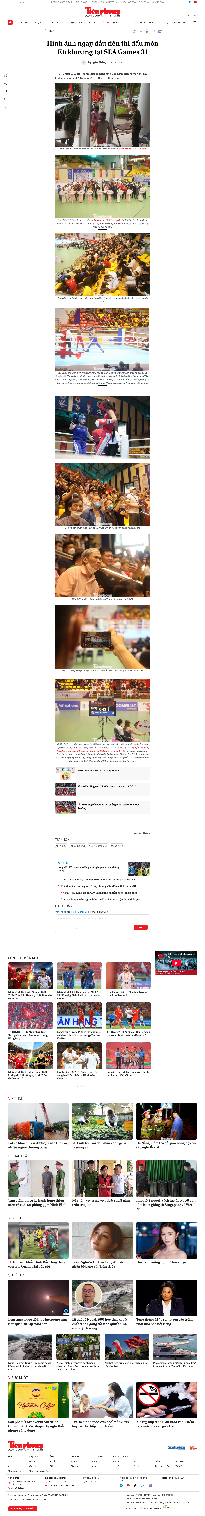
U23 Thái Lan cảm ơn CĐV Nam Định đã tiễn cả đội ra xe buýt (100, 892)
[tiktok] (136, 1485)
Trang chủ (10, 22)
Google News (160, 31)
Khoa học (165, 22)
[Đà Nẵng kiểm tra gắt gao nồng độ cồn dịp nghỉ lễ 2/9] (166, 1121)
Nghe (6, 75)
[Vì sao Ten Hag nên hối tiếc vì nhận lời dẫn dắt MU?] (65, 789)
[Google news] (152, 1485)
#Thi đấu (61, 845)
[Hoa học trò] (193, 1448)
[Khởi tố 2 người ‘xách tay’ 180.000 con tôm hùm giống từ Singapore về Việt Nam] (166, 1178)
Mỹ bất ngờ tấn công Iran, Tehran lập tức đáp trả (126, 1364)
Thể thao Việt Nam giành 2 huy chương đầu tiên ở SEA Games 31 (98, 886)
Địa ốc (50, 22)
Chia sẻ (6, 83)
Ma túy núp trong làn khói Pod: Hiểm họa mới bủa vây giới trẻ (165, 1424)
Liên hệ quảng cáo (55, 1478)
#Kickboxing (77, 845)
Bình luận (6, 99)
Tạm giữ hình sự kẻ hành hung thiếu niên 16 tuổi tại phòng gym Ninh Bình (37, 1202)
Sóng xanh (39, 22)
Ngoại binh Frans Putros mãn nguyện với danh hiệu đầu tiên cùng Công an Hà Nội (79, 1035)
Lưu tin (6, 91)
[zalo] (144, 1485)
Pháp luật (93, 22)
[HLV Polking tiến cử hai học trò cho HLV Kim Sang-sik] (128, 975)
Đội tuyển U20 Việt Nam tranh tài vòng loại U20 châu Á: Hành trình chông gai (77, 1075)
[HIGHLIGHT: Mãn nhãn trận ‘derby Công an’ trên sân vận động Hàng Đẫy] (30, 1015)
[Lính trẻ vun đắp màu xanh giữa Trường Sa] (102, 1121)
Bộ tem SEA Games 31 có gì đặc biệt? (98, 770)
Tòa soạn (144, 2)
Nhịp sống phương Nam (39, 1471)
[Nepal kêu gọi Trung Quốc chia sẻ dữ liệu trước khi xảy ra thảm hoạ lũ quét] (30, 1347)
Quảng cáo (158, 2)
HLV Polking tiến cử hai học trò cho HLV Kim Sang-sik (126, 993)
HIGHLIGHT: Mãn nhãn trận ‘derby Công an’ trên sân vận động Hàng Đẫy (28, 1035)
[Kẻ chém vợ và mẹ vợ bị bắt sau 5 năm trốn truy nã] (102, 1178)
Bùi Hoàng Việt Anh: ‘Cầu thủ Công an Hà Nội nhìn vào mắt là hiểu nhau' (128, 1033)
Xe (125, 22)
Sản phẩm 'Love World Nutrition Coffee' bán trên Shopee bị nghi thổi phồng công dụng (36, 1426)
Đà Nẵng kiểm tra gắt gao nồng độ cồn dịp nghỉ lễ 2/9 (166, 1145)
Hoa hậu (176, 22)
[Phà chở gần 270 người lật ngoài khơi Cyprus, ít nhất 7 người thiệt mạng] (175, 1347)
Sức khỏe (61, 22)
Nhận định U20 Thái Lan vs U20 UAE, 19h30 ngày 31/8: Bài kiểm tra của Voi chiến (79, 995)
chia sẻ (134, 31)
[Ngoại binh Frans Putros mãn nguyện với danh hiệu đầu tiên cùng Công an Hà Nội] (79, 1015)
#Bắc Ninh (117, 845)
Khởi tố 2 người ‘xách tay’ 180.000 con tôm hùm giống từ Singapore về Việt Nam (166, 1204)
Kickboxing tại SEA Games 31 (132, 148)
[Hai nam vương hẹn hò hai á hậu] (166, 1240)
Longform (97, 1456)
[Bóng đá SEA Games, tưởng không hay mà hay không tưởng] (139, 869)
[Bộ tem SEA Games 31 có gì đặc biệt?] (65, 773)
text (140, 31)
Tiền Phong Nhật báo (86, 2)
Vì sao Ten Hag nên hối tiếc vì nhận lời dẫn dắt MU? (107, 786)
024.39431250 (17, 1488)
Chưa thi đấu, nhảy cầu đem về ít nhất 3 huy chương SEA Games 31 (100, 879)
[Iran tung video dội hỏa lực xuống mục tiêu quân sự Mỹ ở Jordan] (38, 1298)
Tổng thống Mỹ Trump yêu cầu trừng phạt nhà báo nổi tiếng (165, 1321)
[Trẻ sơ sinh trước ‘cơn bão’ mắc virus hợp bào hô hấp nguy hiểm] (102, 1400)
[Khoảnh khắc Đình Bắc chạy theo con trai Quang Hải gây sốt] (38, 1240)
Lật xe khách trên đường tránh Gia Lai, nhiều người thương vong (38, 1145)
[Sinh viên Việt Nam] (176, 1448)
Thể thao (105, 22)
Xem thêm (194, 22)
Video (185, 22)
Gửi (141, 927)
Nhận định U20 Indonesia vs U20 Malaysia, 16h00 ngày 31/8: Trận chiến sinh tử (27, 1075)
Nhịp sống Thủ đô (16, 1471)
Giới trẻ (82, 22)
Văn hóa (133, 22)
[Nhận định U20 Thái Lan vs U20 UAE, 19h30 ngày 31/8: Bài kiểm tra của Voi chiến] (79, 975)
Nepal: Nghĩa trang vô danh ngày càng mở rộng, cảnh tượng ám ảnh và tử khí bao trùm (77, 1366)
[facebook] (190, 2)
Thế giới (71, 22)
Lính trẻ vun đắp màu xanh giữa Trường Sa (99, 1145)
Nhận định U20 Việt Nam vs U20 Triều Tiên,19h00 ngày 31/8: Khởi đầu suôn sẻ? (30, 995)
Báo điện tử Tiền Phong (102, 12)
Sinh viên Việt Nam (110, 2)
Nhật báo (34, 1456)
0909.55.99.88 (55, 1482)
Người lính (116, 22)
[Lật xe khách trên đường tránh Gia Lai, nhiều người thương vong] (38, 1121)
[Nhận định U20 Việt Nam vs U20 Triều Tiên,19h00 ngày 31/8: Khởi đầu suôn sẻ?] (30, 975)
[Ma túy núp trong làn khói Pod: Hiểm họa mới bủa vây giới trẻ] (166, 1400)
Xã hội (19, 22)
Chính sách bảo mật (173, 1478)
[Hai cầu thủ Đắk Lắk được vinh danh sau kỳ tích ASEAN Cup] (128, 1055)
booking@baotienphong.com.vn (62, 1485)
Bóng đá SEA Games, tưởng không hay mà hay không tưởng (88, 869)
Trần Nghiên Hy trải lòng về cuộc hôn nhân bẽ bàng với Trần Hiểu (101, 1264)
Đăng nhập (60, 911)
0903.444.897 (92, 1482)
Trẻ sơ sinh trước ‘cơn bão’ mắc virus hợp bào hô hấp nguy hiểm (100, 1424)
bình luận (153, 31)
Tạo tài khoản (79, 911)
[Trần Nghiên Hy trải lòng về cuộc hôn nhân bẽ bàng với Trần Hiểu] (102, 1240)
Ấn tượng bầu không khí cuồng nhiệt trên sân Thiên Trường (109, 806)
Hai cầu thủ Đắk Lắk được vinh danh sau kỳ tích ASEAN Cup (127, 1073)
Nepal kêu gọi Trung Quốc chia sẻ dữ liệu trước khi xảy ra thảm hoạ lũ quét (29, 1366)
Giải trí (143, 22)
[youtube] (195, 2)
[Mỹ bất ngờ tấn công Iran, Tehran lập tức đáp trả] (127, 1347)
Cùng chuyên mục (23, 958)
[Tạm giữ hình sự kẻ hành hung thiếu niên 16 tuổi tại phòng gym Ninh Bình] (38, 1178)
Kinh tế (28, 22)
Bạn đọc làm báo (24, 1508)
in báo (147, 31)
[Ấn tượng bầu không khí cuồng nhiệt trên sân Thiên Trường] (65, 807)
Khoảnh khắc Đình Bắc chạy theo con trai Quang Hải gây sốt (36, 1264)
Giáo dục (153, 22)
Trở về (6, 107)
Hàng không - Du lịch (164, 1466)
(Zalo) (65, 1482)
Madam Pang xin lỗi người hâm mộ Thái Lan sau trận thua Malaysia (101, 899)
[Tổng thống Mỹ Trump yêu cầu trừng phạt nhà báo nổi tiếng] (166, 1298)
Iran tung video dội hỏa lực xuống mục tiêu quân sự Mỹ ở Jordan (37, 1321)
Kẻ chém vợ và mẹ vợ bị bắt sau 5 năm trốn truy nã (101, 1202)
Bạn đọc (137, 1466)
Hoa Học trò (129, 2)
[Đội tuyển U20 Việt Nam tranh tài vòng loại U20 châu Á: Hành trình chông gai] (79, 1055)
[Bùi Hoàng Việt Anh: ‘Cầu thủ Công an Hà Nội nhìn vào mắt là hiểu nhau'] (128, 1015)
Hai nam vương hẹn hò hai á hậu (161, 1262)
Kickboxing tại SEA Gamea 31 (105, 220)
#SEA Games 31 (98, 845)
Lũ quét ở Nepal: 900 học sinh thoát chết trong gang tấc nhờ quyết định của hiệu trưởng (99, 1323)
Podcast (76, 1456)
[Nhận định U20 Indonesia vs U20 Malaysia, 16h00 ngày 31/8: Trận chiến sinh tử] (30, 1055)
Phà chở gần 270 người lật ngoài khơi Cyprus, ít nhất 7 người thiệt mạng (174, 1364)
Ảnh (52, 1456)
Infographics (120, 1456)
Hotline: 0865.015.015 (62, 2)
